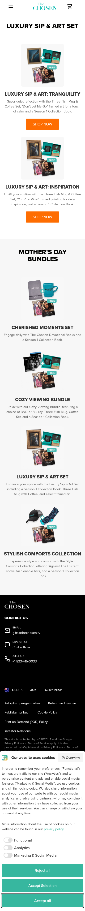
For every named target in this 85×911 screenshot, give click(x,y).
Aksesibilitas (54, 690)
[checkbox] (17, 840)
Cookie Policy (47, 712)
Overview (73, 757)
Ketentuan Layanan (62, 703)
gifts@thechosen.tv (26, 633)
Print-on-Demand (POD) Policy (26, 722)
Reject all (42, 870)
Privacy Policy (13, 743)
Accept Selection (42, 885)
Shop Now (42, 124)
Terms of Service (38, 743)
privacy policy (54, 829)
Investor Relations (17, 731)
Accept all (42, 900)
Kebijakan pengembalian (22, 703)
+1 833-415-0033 (25, 661)
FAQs (32, 690)
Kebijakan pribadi (16, 712)
